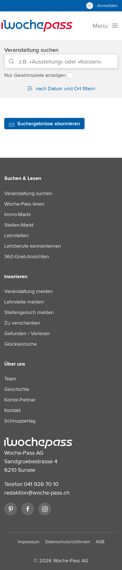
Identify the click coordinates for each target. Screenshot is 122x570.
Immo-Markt (17, 214)
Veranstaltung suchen (31, 50)
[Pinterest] (10, 509)
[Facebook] (27, 509)
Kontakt (12, 410)
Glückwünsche (20, 343)
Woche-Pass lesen (24, 203)
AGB (100, 541)
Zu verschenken (22, 322)
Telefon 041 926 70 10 (31, 484)
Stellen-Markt (18, 224)
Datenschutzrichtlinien (67, 541)
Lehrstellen (16, 235)
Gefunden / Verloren (27, 333)
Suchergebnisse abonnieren (48, 123)
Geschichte (16, 389)
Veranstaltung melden (28, 291)
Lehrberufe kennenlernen (32, 245)
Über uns (14, 364)
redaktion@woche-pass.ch (37, 492)
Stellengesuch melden (29, 312)
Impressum (28, 541)
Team (10, 378)
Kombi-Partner (20, 399)
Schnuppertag (19, 420)
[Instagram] (44, 509)
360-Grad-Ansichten (26, 256)
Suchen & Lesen (22, 178)
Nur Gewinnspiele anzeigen (35, 75)
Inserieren (15, 276)
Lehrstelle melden (24, 301)
